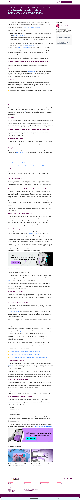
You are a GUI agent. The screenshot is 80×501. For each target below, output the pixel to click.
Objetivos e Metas (11, 483)
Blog (12, 7)
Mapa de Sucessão (11, 490)
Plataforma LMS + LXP (28, 485)
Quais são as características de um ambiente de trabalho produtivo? (63, 38)
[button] (22, 2)
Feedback (10, 488)
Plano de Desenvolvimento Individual (31, 484)
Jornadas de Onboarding (44, 485)
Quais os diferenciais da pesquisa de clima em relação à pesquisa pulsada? (27, 165)
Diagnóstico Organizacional (61, 483)
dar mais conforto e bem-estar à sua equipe (30, 331)
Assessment (10, 485)
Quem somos (28, 2)
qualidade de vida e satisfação (24, 47)
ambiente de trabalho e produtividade (32, 27)
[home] (13, 2)
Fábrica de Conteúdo (44, 483)
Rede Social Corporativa (28, 490)
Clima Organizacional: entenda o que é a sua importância (23, 160)
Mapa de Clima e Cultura (12, 484)
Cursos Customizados (44, 488)
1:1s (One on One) (27, 483)
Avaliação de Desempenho (38, 384)
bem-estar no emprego (32, 233)
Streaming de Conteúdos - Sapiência (31, 489)
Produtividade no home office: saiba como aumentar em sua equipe (25, 354)
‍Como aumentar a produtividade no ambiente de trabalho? (63, 43)
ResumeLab (19, 41)
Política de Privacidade (34, 498)
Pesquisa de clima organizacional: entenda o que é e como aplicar (24, 162)
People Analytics (11, 491)
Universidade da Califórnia (19, 35)
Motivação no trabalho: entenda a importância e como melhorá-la (25, 351)
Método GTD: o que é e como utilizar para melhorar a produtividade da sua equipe (28, 357)
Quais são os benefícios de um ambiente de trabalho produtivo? (63, 41)
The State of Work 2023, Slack (30, 45)
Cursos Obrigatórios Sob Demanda (46, 487)
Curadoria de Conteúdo (44, 484)
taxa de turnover (20, 152)
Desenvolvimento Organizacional (20, 7)
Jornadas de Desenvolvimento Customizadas (30, 488)
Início (9, 7)
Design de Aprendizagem (61, 485)
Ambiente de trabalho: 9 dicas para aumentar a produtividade (40, 7)
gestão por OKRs (12, 365)
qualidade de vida (31, 71)
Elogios (9, 489)
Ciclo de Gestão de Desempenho (63, 484)
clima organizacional (26, 111)
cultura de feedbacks (15, 311)
